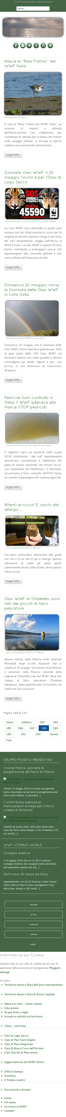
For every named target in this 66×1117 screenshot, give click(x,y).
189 (55, 728)
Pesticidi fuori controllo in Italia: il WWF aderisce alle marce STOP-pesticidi (30, 402)
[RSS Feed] (43, 48)
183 (42, 722)
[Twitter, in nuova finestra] (29, 48)
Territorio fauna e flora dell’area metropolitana (33, 985)
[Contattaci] (50, 48)
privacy (34, 914)
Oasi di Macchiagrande (18, 1044)
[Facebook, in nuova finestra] (16, 48)
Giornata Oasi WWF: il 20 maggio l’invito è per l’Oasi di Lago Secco (32, 177)
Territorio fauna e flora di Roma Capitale (29, 994)
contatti (9, 1111)
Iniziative (10, 1076)
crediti (33, 944)
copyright (34, 904)
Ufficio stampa (13, 1071)
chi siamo (10, 1102)
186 (20, 728)
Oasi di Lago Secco (16, 1035)
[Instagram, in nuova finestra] (23, 48)
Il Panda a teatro (14, 1080)
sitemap (33, 934)
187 (32, 728)
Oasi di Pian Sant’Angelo (20, 1040)
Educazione (11, 1008)
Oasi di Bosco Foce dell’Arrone (23, 1048)
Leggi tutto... (13, 154)
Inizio (9, 722)
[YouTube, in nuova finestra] (36, 48)
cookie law (33, 924)
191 (23, 734)
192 (38, 734)
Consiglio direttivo (17, 853)
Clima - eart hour (15, 1026)
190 (8, 734)
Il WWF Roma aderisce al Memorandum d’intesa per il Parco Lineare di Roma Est (29, 806)
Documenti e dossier (17, 1089)
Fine (9, 740)
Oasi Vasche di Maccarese (21, 1052)
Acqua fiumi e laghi (16, 1012)
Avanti (54, 734)
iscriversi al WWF (15, 1106)
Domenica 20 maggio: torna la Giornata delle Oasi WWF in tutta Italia (31, 290)
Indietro (26, 722)
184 (55, 722)
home (7, 1098)
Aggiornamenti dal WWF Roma (24, 1062)
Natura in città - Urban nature (23, 1004)
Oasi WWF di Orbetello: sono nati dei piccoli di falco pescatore (32, 603)
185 (8, 728)
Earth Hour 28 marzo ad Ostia (26, 874)
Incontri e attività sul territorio (23, 1016)
